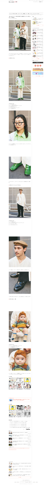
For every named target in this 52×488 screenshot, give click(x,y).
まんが (36, 0)
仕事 (13, 13)
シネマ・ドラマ (35, 13)
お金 (14, 13)
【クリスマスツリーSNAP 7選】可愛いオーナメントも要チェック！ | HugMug (18, 421)
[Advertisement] (26, 7)
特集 (33, 16)
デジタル (38, 13)
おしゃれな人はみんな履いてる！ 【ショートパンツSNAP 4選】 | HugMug (18, 424)
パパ (28, 448)
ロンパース (14, 449)
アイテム (21, 13)
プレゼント (39, 0)
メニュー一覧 (42, 0)
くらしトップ (10, 13)
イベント (26, 13)
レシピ (32, 0)
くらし (31, 0)
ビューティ (35, 0)
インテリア (18, 13)
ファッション (31, 13)
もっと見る (20, 477)
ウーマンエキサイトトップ (36, 1)
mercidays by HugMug (14, 18)
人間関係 (24, 13)
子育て (29, 0)
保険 (16, 13)
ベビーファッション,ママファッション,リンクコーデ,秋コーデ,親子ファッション (18, 448)
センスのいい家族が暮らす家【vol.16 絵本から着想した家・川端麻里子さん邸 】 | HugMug (20, 427)
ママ (9, 449)
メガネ (11, 449)
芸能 (28, 13)
